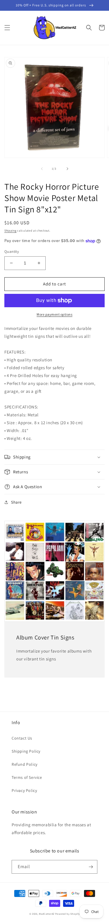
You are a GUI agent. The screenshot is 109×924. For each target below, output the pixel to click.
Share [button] (16, 502)
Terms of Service (27, 777)
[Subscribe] (90, 867)
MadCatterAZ (46, 913)
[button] (7, 27)
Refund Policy (24, 764)
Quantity (11, 251)
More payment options (54, 314)
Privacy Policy (24, 790)
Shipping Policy (26, 751)
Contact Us (22, 738)
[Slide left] (41, 168)
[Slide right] (67, 168)
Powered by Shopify (67, 913)
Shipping (10, 230)
